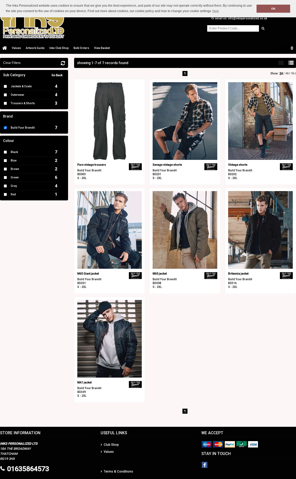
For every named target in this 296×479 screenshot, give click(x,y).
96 (292, 73)
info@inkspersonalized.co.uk (247, 18)
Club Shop (111, 445)
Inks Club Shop (59, 48)
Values (16, 48)
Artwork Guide (35, 48)
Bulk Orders (81, 48)
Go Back (57, 75)
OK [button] (273, 8)
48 (287, 73)
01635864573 (28, 469)
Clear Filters (12, 63)
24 (281, 73)
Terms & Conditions (118, 471)
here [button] (215, 11)
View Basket (102, 48)
